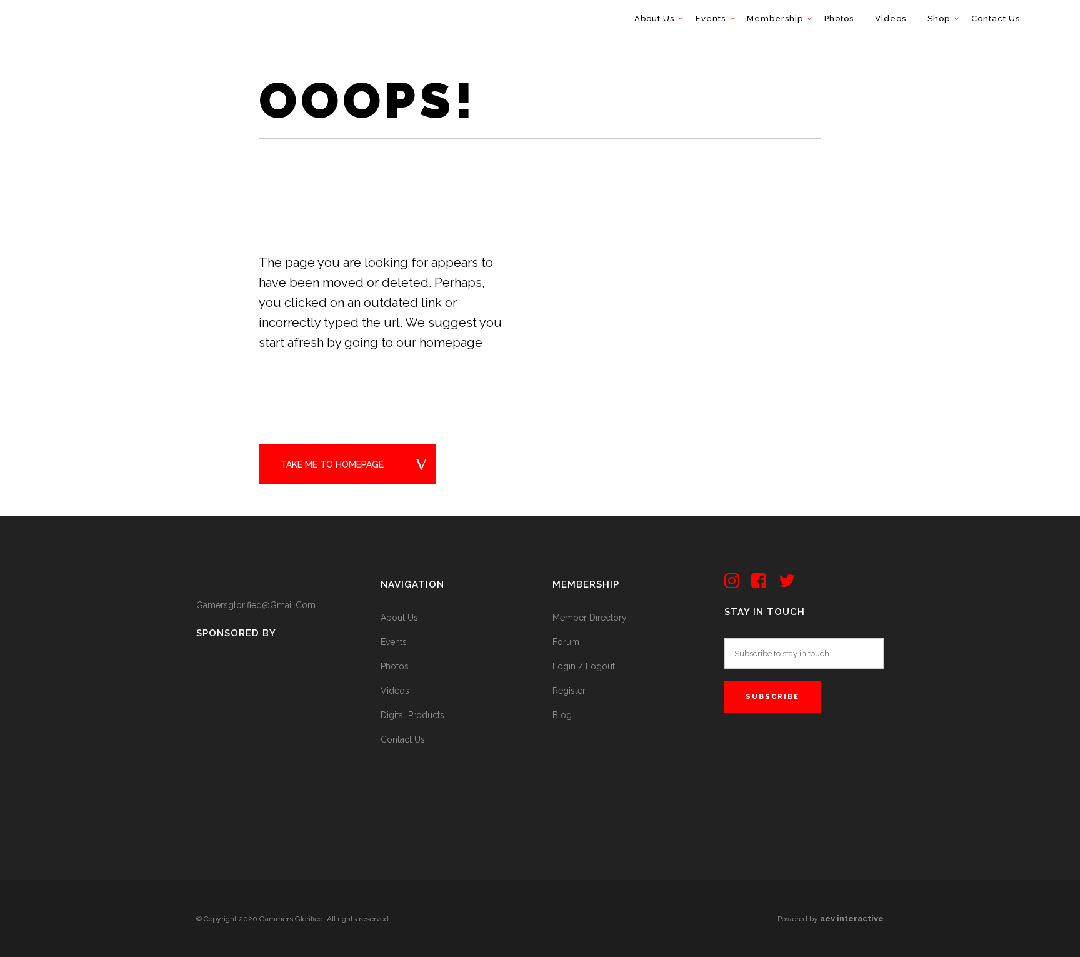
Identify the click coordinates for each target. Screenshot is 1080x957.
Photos (395, 666)
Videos (395, 691)
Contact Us (403, 739)
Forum (565, 642)
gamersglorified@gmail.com (256, 605)
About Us (399, 618)
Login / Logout (583, 666)
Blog (562, 715)
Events (394, 642)
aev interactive (852, 918)
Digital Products (412, 715)
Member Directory (589, 618)
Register (569, 691)
